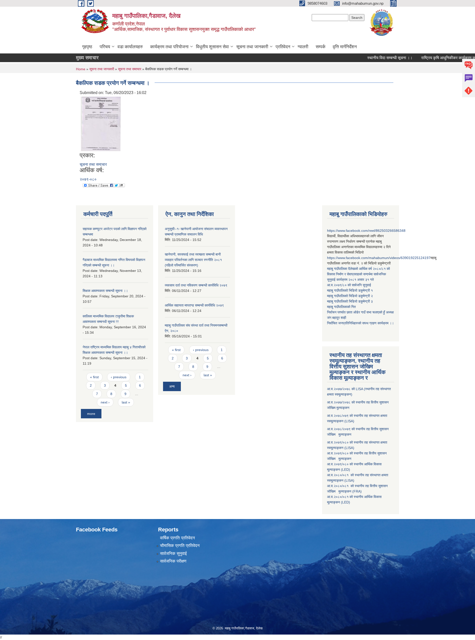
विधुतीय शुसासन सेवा (212, 46)
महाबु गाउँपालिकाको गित (342, 307)
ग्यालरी (303, 46)
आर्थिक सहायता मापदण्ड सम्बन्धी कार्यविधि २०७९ (194, 305)
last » (126, 402)
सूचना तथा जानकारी (252, 46)
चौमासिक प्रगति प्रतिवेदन (180, 545)
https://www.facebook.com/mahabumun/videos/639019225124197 (378, 258)
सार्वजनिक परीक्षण (173, 561)
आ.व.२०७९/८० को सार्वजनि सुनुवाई (349, 285)
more (91, 414)
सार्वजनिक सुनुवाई (173, 553)
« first (94, 377)
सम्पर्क (320, 46)
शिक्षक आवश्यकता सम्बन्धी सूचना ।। (105, 291)
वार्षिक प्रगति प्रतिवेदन (177, 538)
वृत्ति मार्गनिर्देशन (345, 46)
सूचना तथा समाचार (129, 69)
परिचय (105, 46)
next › (105, 402)
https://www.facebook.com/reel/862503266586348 (366, 231)
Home (80, 69)
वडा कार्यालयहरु (130, 46)
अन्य (172, 386)
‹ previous (118, 377)
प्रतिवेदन (283, 46)
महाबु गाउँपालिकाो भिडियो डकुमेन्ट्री (349, 290)
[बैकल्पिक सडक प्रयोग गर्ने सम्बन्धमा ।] (100, 124)
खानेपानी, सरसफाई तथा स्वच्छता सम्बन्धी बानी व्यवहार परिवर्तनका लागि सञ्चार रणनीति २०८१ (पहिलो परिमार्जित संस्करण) (193, 259)
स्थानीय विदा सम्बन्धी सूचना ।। (376, 58)
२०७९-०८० (88, 179)
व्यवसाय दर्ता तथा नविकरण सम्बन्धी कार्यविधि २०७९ (196, 285)
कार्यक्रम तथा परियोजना (169, 46)
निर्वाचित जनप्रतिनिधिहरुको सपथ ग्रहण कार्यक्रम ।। (360, 323)
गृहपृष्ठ (87, 46)
